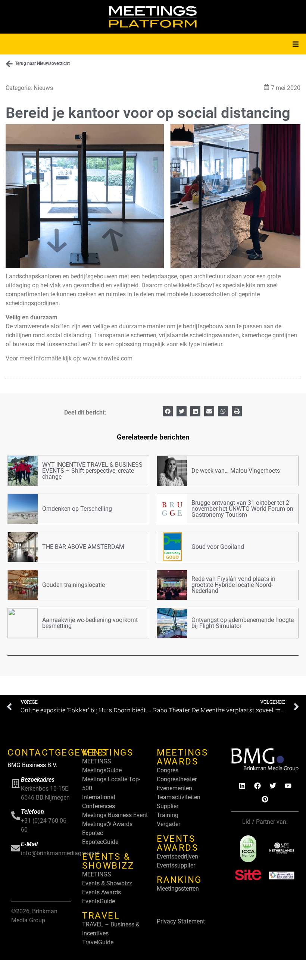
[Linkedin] (242, 785)
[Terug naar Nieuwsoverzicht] (9, 64)
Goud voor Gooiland (217, 546)
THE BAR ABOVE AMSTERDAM (83, 546)
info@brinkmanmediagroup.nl (60, 853)
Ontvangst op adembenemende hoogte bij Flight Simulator (242, 622)
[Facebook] (257, 785)
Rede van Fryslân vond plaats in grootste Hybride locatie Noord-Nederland (233, 584)
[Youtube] (288, 785)
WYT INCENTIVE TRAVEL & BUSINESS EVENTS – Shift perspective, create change (92, 470)
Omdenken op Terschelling (77, 508)
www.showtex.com (106, 358)
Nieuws (43, 87)
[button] (295, 44)
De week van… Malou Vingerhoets (235, 470)
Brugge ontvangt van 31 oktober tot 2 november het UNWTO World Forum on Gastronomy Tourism (242, 508)
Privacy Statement (181, 921)
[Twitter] (273, 785)
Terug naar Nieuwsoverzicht (42, 63)
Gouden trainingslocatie (73, 584)
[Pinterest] (265, 799)
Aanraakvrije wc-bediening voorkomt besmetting (90, 622)
